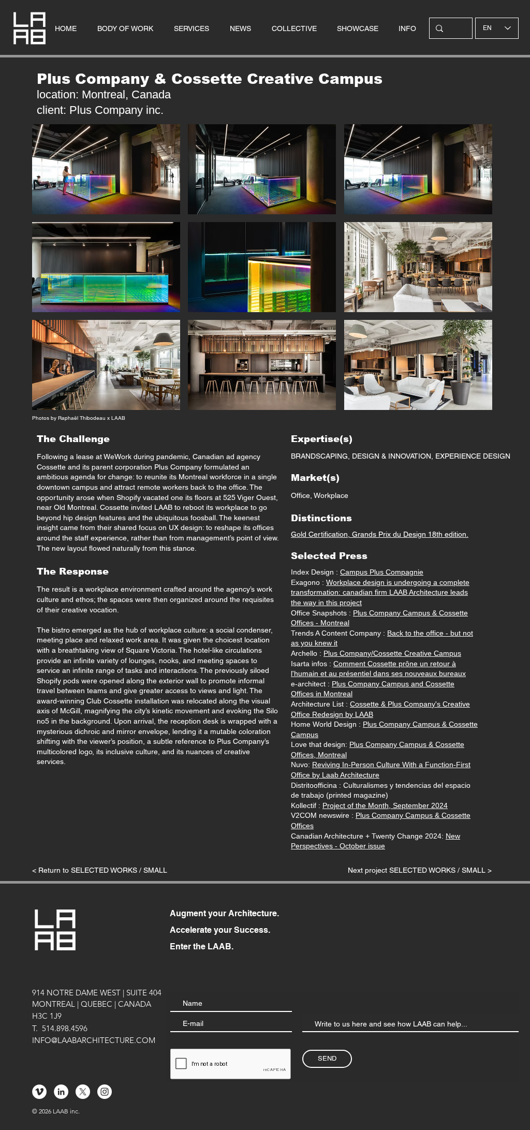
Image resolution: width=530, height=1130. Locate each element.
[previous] (51, 272)
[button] (106, 169)
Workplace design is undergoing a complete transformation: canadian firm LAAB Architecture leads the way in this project (380, 592)
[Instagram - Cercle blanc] (104, 1091)
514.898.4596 (64, 1028)
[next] (473, 272)
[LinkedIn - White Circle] (61, 1091)
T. (35, 1028)
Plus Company (178, 467)
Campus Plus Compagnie (381, 572)
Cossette (51, 467)
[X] (83, 1091)
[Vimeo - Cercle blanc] (39, 1091)
